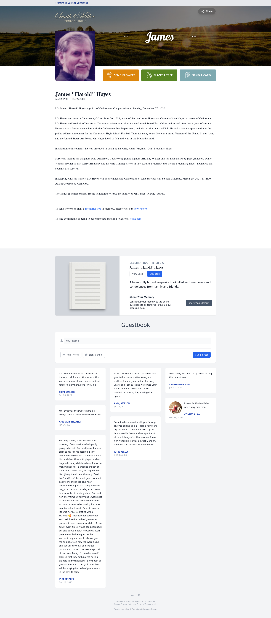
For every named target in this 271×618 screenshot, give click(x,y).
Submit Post (201, 354)
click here (135, 218)
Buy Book (154, 273)
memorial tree (93, 208)
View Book (137, 273)
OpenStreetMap (139, 609)
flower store (140, 208)
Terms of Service (144, 604)
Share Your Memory (199, 302)
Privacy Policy (127, 604)
